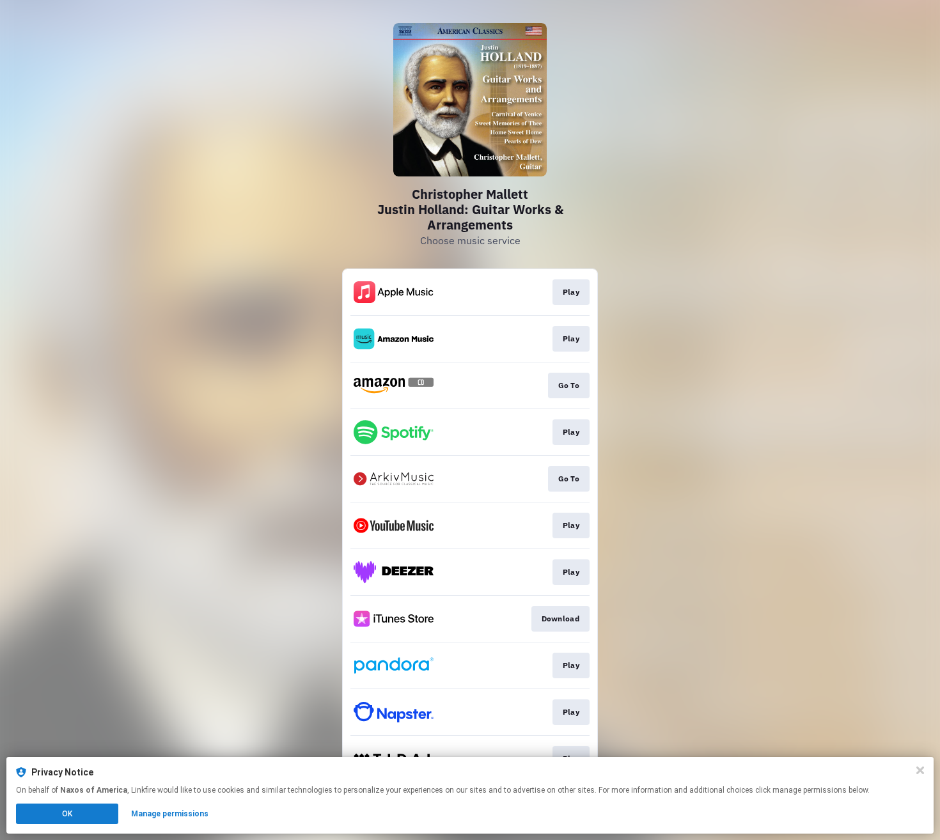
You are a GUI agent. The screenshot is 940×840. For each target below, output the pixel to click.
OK (67, 813)
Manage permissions (169, 813)
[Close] (920, 770)
